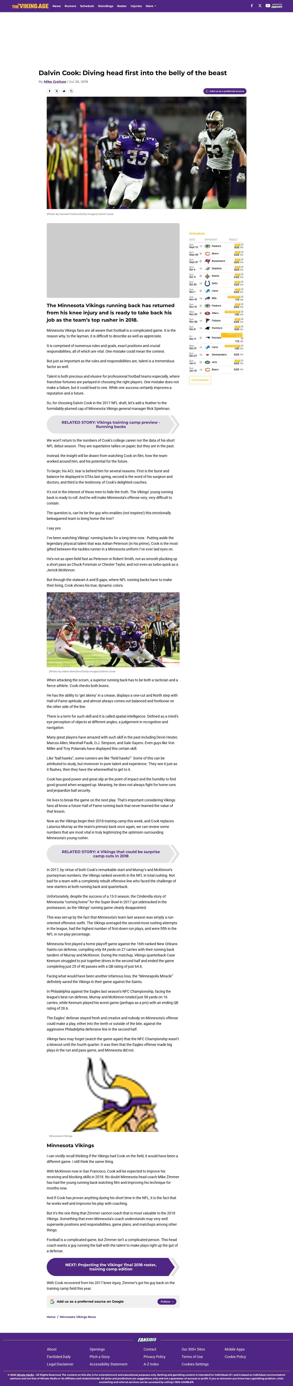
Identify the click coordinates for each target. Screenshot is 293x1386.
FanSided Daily (59, 1357)
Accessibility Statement (108, 1364)
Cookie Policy (235, 1357)
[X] (260, 5)
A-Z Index (151, 1364)
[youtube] (268, 5)
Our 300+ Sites (193, 1349)
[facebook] (252, 5)
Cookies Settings (195, 1364)
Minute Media (25, 1374)
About (52, 1349)
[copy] (71, 91)
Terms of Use (192, 1357)
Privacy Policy (155, 1357)
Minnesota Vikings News (78, 1317)
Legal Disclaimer (60, 1364)
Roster (122, 6)
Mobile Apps (235, 1349)
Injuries (136, 6)
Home (51, 1317)
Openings (97, 1349)
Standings (105, 6)
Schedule (87, 6)
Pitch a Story (100, 1357)
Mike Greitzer (55, 82)
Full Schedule (200, 379)
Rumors (70, 6)
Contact (150, 1349)
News (57, 6)
